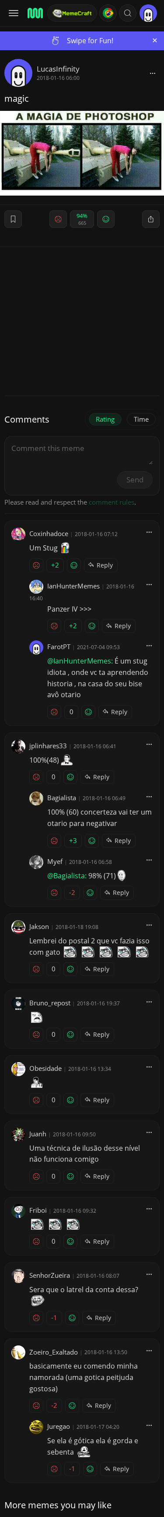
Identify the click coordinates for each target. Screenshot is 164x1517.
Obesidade (45, 1068)
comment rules (111, 502)
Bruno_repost (50, 1002)
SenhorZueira (50, 1275)
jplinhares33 (48, 745)
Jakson (39, 926)
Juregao (58, 1426)
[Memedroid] (34, 13)
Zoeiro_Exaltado (54, 1352)
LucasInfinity (58, 69)
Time (141, 419)
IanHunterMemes (73, 585)
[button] (127, 13)
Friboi (38, 1210)
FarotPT (58, 646)
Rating (105, 419)
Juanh (38, 1133)
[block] (153, 73)
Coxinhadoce (49, 533)
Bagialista (61, 797)
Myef (54, 861)
